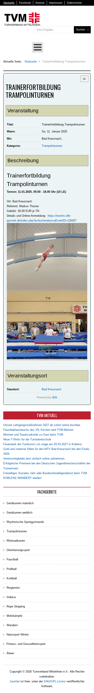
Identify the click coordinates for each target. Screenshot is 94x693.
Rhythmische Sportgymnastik (25, 522)
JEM (54, 397)
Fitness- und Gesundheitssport (26, 644)
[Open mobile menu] (37, 47)
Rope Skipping (16, 606)
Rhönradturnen (16, 540)
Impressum (55, 2)
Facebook (25, 2)
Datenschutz (74, 2)
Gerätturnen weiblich (19, 512)
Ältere (10, 653)
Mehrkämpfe (14, 615)
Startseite (8, 2)
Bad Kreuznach (51, 389)
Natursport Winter (18, 634)
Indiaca (11, 597)
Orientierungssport (18, 550)
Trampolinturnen (52, 145)
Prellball (12, 569)
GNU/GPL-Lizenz (55, 681)
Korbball (12, 578)
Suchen (80, 29)
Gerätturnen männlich (20, 503)
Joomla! (15, 681)
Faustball (12, 559)
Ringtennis (13, 587)
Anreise (40, 2)
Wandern (12, 625)
